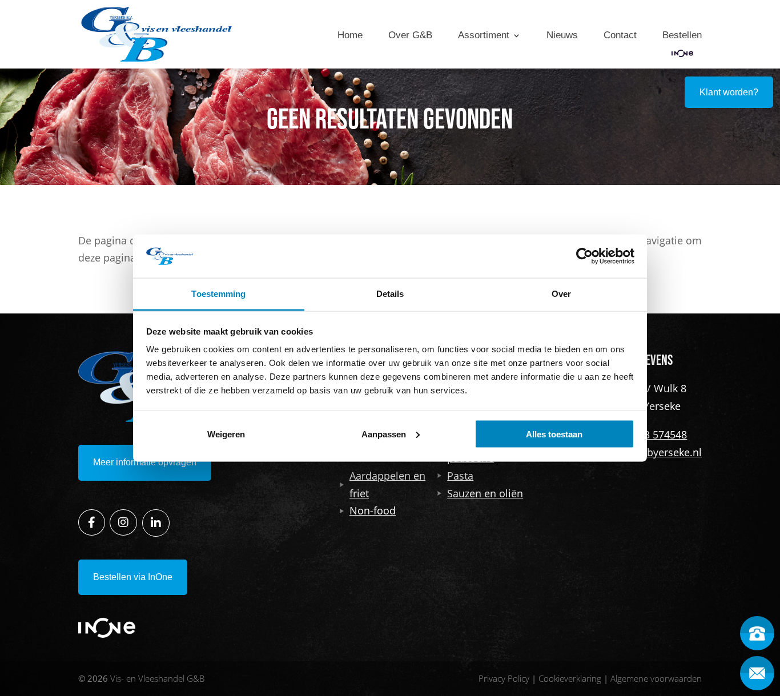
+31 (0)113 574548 (644, 434)
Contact (620, 35)
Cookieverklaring (569, 678)
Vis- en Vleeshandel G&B (157, 678)
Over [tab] (561, 294)
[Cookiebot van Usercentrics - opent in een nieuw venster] (584, 255)
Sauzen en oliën (485, 493)
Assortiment (483, 35)
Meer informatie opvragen (144, 462)
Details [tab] (390, 294)
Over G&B (410, 35)
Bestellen (682, 35)
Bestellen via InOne (132, 577)
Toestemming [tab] (218, 294)
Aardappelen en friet (387, 484)
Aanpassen (383, 433)
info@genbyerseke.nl (651, 452)
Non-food (372, 510)
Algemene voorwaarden (656, 678)
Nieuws (562, 35)
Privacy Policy (504, 678)
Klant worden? (728, 92)
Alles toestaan (554, 433)
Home (350, 35)
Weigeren (226, 433)
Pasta (460, 475)
